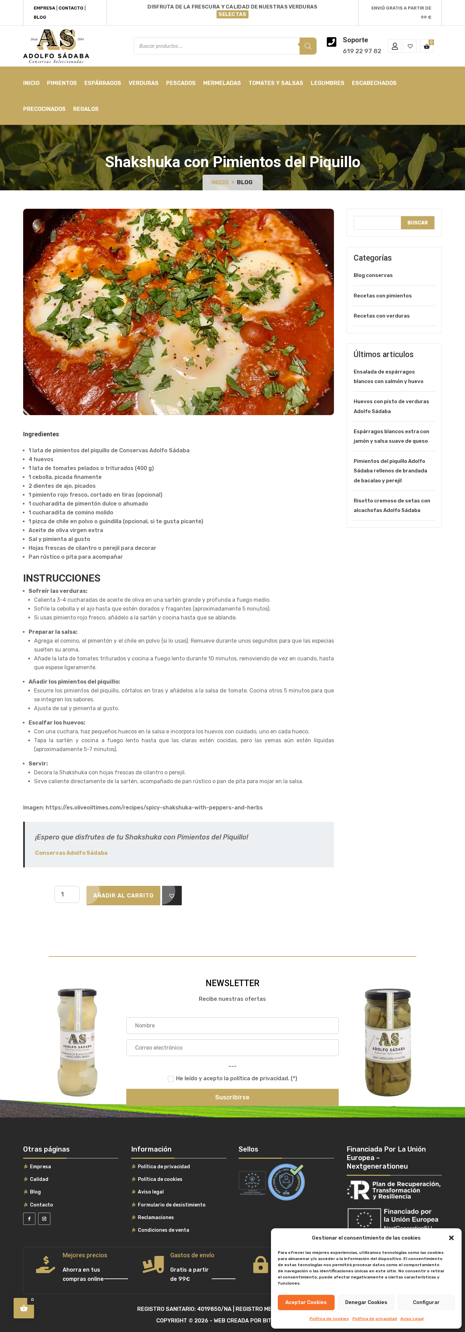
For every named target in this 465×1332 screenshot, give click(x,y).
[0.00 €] (427, 46)
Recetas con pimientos (383, 296)
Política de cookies (329, 1318)
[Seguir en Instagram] (44, 1219)
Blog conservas (373, 275)
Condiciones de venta (163, 1230)
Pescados (181, 83)
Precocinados (44, 109)
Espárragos (102, 83)
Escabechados (374, 83)
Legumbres (327, 83)
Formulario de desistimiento (172, 1205)
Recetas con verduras (382, 316)
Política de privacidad (374, 1318)
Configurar (426, 1302)
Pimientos (62, 83)
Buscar (417, 223)
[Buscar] (308, 46)
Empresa (44, 8)
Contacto (71, 8)
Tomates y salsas (275, 83)
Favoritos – (410, 46)
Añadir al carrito (123, 895)
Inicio (31, 83)
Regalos (86, 109)
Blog (40, 17)
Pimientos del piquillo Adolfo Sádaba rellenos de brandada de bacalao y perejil (390, 470)
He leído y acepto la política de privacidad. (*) (236, 1078)
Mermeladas (222, 83)
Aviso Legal (411, 1318)
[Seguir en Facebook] (29, 1219)
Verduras (144, 83)
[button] (451, 1237)
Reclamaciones (156, 1217)
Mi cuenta (394, 46)
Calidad (39, 1179)
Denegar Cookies (366, 1302)
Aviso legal (151, 1192)
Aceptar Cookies (306, 1302)
